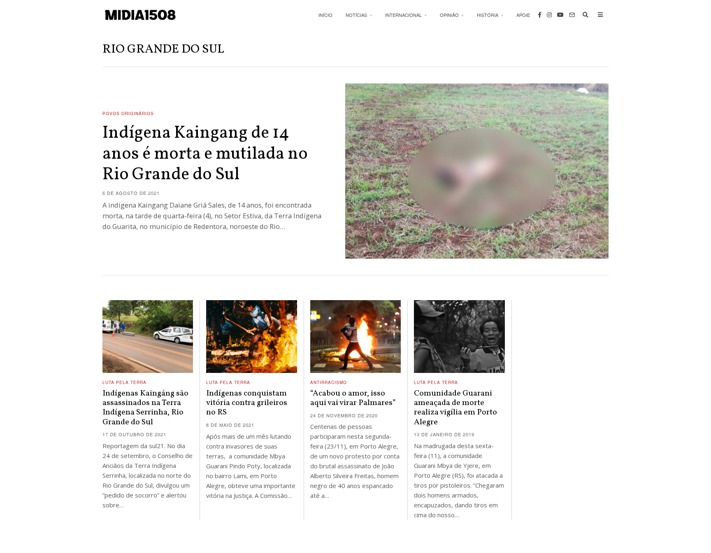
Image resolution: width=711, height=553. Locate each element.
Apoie (523, 15)
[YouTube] (560, 15)
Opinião (449, 15)
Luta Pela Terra (124, 382)
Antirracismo (328, 382)
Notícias (356, 15)
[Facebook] (540, 15)
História (487, 15)
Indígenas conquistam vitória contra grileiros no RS (246, 403)
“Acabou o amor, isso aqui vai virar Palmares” (353, 398)
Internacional (403, 15)
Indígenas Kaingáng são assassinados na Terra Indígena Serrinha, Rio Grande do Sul (145, 408)
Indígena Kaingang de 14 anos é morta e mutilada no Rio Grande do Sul (205, 154)
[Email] (572, 15)
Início (325, 15)
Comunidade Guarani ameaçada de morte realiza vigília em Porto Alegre (455, 408)
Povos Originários (128, 113)
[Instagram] (549, 15)
